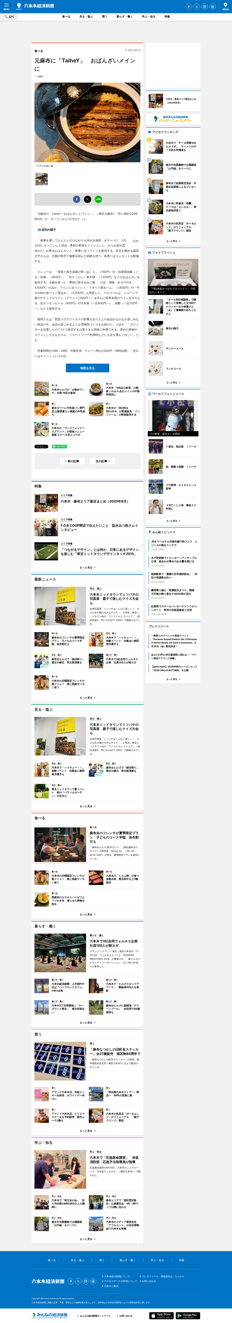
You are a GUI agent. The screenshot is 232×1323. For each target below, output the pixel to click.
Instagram (205, 7)
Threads (213, 7)
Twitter (197, 7)
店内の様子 (49, 229)
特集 (167, 16)
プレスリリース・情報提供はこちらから (163, 1276)
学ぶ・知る (149, 16)
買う (104, 16)
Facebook (189, 7)
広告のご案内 (111, 1286)
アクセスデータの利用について (120, 1281)
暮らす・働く (125, 16)
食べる (66, 16)
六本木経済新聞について (117, 1276)
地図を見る (87, 368)
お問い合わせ (149, 1281)
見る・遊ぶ (86, 16)
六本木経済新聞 (35, 6)
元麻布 (40, 76)
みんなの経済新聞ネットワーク (49, 1315)
